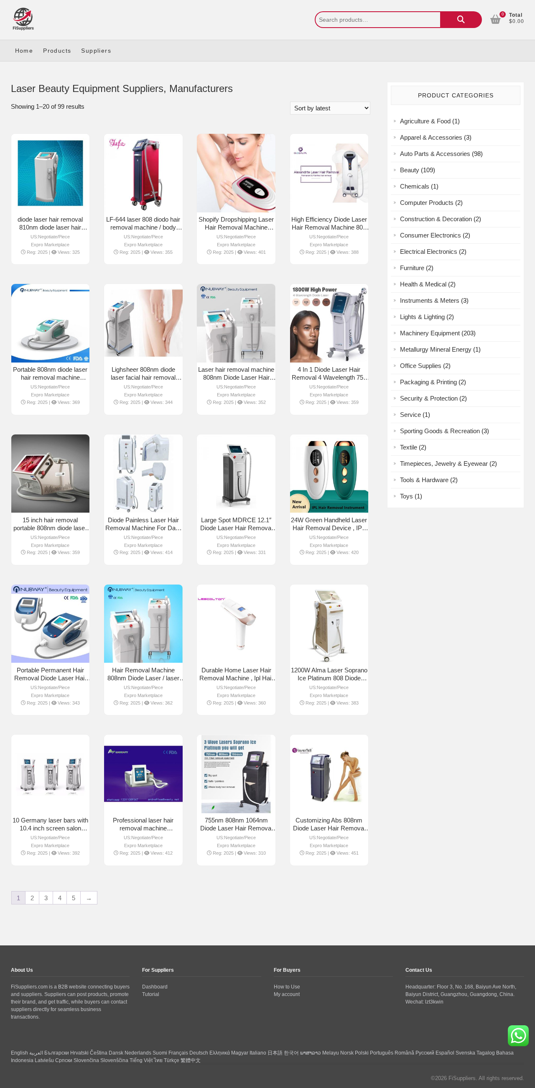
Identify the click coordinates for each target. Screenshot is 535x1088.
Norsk (347, 1053)
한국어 (291, 1053)
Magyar (239, 1053)
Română (404, 1053)
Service (410, 414)
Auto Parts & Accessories (435, 153)
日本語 (275, 1053)
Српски (63, 1060)
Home (24, 50)
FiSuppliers (462, 1078)
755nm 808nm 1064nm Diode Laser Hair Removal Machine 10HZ (236, 828)
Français (178, 1053)
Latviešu (44, 1060)
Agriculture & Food (425, 121)
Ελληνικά (219, 1053)
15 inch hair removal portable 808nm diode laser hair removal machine (50, 527)
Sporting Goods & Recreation (440, 430)
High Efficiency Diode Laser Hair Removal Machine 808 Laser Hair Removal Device (329, 227)
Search (461, 19)
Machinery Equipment (430, 333)
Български (56, 1053)
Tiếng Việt (141, 1060)
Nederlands (138, 1053)
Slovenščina (114, 1060)
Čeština (98, 1053)
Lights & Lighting (422, 316)
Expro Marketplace (50, 244)
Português (381, 1053)
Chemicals (414, 186)
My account (287, 994)
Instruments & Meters (429, 300)
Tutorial (150, 994)
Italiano (258, 1053)
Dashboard (155, 987)
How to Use (287, 987)
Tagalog (485, 1053)
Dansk (116, 1053)
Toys (406, 496)
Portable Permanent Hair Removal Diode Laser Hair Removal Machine (50, 678)
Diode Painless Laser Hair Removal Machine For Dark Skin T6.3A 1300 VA (143, 527)
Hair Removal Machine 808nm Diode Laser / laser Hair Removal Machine (143, 678)
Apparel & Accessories (431, 137)
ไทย (158, 1060)
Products (57, 50)
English (19, 1053)
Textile (408, 447)
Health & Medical (423, 284)
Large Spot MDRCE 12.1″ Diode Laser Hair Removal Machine (236, 527)
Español (445, 1053)
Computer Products (426, 202)
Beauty (409, 170)
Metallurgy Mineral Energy (435, 349)
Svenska (465, 1053)
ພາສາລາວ (310, 1053)
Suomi (160, 1053)
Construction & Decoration (436, 218)
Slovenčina (86, 1060)
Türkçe (171, 1060)
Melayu (330, 1053)
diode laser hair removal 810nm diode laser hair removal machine (50, 227)
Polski (362, 1053)
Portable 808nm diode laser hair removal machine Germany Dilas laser (50, 377)
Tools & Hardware (424, 479)
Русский (424, 1053)
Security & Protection (429, 398)
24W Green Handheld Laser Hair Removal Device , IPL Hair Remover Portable (329, 527)
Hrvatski (79, 1053)
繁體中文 (191, 1060)
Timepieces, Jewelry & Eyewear (444, 463)
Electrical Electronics (428, 251)
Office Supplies (420, 365)
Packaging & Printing (428, 382)
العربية (36, 1053)
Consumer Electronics (430, 235)
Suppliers (96, 50)
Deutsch (198, 1053)
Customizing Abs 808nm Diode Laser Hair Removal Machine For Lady (329, 828)
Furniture (412, 267)
